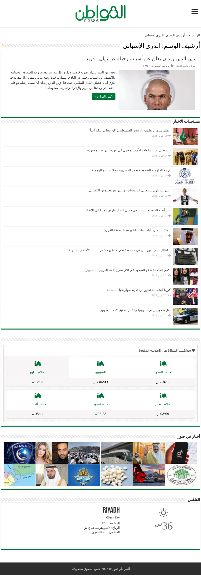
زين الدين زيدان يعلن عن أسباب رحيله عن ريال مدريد (140, 58)
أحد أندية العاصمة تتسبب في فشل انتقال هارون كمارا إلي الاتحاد (128, 210)
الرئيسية (194, 35)
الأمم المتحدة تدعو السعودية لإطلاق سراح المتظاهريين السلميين (128, 270)
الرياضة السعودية (160, 65)
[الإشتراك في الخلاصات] (2, 45)
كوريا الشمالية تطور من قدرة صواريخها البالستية (139, 290)
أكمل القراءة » (104, 96)
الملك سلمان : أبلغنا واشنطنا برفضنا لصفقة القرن (138, 230)
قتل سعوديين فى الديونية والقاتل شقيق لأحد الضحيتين (135, 310)
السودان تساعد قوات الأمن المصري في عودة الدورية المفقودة (129, 150)
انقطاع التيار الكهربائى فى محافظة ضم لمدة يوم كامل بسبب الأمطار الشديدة (119, 250)
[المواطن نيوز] (100, 13)
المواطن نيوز (121, 569)
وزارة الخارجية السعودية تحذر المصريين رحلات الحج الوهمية (131, 170)
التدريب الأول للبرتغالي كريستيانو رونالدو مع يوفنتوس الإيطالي (130, 190)
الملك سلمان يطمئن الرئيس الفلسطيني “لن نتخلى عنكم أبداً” (130, 130)
